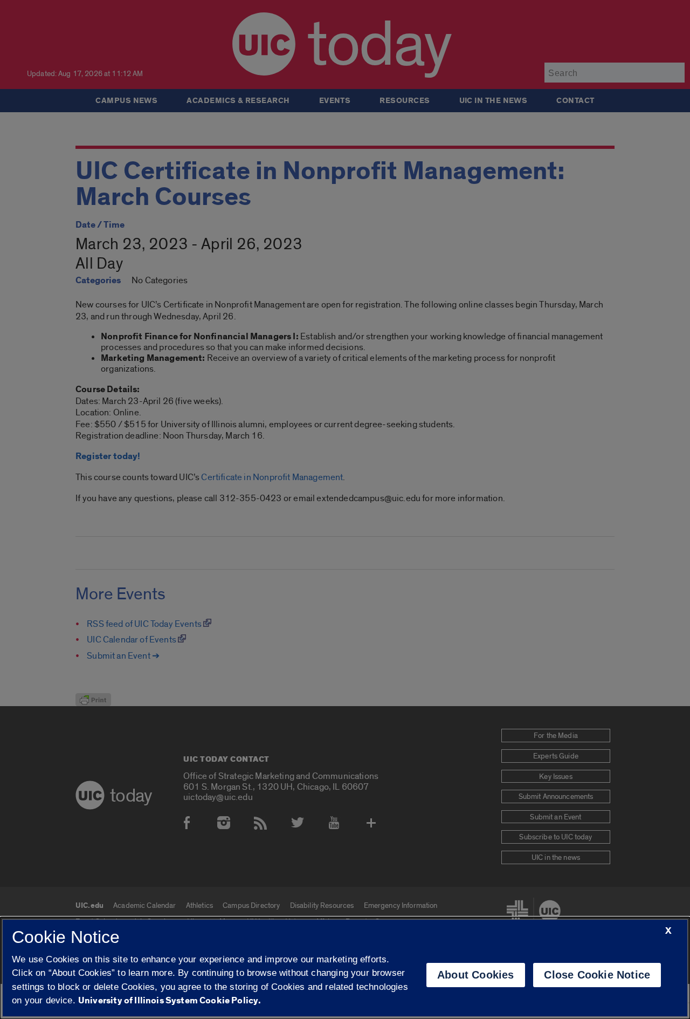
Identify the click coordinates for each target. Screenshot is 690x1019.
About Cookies (475, 975)
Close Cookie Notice (597, 975)
